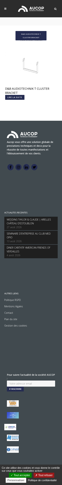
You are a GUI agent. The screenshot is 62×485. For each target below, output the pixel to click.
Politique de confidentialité (42, 480)
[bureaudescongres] (13, 440)
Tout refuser (45, 475)
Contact (8, 312)
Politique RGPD (12, 300)
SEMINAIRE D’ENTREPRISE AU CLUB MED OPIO (29, 235)
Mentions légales (13, 306)
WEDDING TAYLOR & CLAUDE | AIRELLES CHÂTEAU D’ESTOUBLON (29, 221)
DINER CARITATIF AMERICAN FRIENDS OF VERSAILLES (28, 249)
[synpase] (13, 451)
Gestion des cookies (15, 325)
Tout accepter (21, 475)
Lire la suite (14, 97)
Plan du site (10, 319)
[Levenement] (13, 417)
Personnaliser (15, 480)
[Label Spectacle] (13, 405)
